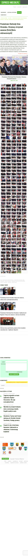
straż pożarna (8, 281)
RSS (5, 461)
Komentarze (3, 15)
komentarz (3, 363)
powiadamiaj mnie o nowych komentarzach (17, 382)
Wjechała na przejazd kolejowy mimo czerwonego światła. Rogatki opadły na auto (12, 409)
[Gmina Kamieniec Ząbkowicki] (3, 450)
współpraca (15, 461)
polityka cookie (23, 462)
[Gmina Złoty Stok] (19, 450)
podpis (3, 361)
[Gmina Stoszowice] (11, 450)
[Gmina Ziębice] (24, 450)
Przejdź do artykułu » (23, 53)
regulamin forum (19, 371)
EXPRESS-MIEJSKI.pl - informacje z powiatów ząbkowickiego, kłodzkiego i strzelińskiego (10, 2)
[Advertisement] (14, 346)
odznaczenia (14, 282)
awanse (9, 282)
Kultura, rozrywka (11, 12)
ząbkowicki (25, 7)
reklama (9, 461)
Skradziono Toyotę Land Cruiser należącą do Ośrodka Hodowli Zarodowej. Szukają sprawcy (12, 418)
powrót (2, 385)
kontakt (21, 461)
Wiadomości (3, 12)
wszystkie (19, 7)
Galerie (19, 12)
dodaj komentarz (14, 374)
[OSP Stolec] (3, 454)
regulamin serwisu (14, 462)
